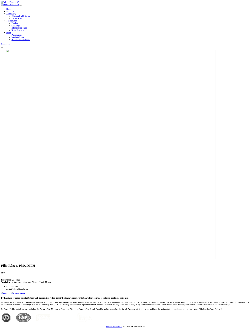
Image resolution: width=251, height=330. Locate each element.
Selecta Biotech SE (114, 327)
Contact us (5, 44)
